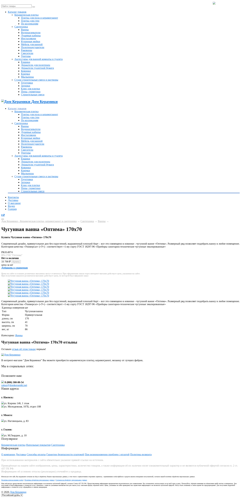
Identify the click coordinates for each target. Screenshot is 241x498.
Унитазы (26, 56)
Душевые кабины (31, 35)
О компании (8, 454)
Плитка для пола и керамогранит (39, 17)
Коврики (26, 71)
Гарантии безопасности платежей (65, 454)
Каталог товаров (17, 11)
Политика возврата (141, 454)
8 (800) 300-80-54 (227, 3)
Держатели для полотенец (35, 65)
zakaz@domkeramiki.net (14, 385)
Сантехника (21, 26)
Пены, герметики (30, 91)
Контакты (13, 197)
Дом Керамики (18, 492)
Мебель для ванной (32, 44)
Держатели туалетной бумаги (37, 68)
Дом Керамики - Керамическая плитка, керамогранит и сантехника (39, 221)
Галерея (12, 209)
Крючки (25, 74)
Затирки (25, 85)
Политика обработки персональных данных (39, 480)
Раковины (26, 50)
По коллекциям (29, 23)
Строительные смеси (32, 94)
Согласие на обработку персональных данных (71, 480)
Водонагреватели (30, 32)
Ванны (25, 29)
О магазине (14, 203)
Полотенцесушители (32, 47)
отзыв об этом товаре (24, 349)
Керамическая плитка (26, 14)
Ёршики (25, 62)
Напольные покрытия (38, 445)
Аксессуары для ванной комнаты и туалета (38, 59)
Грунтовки (27, 82)
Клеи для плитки (30, 88)
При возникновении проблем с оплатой (107, 454)
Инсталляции (28, 38)
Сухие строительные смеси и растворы (36, 79)
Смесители (27, 53)
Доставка (13, 200)
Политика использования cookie (12, 480)
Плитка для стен (30, 20)
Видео (11, 206)
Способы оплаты (36, 454)
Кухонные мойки (30, 41)
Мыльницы (27, 76)
